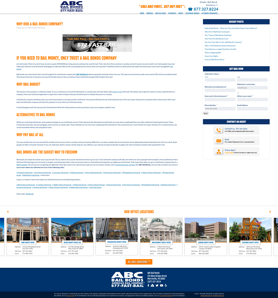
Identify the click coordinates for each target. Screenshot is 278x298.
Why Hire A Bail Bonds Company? (217, 32)
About (180, 13)
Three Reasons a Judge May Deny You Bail (220, 49)
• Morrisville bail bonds (93, 172)
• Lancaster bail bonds (60, 172)
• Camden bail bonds (43, 185)
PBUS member (22, 165)
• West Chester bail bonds (151, 172)
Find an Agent (160, 13)
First (206, 77)
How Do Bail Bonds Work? (214, 59)
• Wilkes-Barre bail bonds (62, 185)
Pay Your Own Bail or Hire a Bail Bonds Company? (223, 42)
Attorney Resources (210, 13)
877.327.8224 (203, 9)
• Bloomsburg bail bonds (26, 185)
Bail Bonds (30, 194)
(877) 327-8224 (154, 281)
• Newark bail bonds (113, 185)
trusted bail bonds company (125, 165)
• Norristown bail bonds (112, 172)
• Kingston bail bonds (25, 172)
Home (142, 13)
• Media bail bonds (76, 172)
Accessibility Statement (166, 295)
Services (149, 13)
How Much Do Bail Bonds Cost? (216, 39)
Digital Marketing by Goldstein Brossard (212, 295)
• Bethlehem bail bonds (31, 175)
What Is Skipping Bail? (213, 53)
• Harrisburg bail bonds (42, 172)
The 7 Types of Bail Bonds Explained (218, 35)
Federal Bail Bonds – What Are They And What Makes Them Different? (231, 28)
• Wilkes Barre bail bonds (78, 187)
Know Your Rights (211, 56)
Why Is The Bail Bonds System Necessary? (220, 46)
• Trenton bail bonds (39, 187)
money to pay (117, 92)
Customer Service (192, 13)
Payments (172, 13)
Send (206, 113)
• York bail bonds (95, 187)
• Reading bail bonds (168, 185)
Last (238, 77)
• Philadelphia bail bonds (131, 172)
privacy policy (70, 295)
